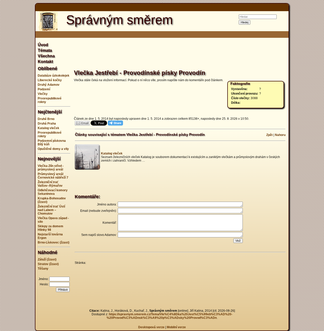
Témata (45, 50)
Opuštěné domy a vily (53, 149)
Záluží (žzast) (47, 259)
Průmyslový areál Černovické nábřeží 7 (53, 175)
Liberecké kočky (50, 80)
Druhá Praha (47, 123)
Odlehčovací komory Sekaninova (53, 192)
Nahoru (280, 135)
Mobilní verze (176, 327)
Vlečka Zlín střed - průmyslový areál (51, 167)
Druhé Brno (46, 119)
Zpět (269, 135)
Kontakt (45, 61)
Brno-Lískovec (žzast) (53, 242)
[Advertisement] (309, 166)
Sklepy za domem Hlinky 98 (50, 228)
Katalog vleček (48, 128)
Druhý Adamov (48, 84)
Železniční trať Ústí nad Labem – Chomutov (51, 210)
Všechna (46, 56)
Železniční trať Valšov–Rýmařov (50, 183)
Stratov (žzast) (48, 264)
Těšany (43, 268)
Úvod (43, 45)
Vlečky (43, 94)
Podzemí (44, 89)
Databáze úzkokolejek (53, 75)
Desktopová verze (151, 327)
